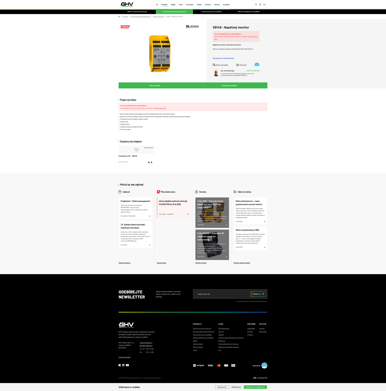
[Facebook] (120, 365)
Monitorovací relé (160, 108)
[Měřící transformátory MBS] (250, 238)
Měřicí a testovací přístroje (137, 11)
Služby (173, 4)
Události (126, 192)
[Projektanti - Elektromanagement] (135, 208)
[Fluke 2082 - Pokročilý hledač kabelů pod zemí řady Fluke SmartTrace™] (212, 212)
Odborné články (244, 192)
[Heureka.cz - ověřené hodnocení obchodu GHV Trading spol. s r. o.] (257, 65)
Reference (221, 341)
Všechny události (124, 263)
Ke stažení (190, 4)
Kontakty (226, 4)
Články (199, 4)
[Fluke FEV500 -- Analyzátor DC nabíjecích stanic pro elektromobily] (212, 245)
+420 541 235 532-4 (146, 343)
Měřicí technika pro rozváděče (249, 11)
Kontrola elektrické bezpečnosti (174, 11)
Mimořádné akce (168, 192)
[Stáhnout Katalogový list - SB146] (151, 162)
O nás (181, 4)
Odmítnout (236, 387)
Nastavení (221, 387)
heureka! (256, 365)
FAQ (219, 350)
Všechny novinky (200, 263)
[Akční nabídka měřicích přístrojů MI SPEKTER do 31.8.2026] (174, 207)
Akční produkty (198, 344)
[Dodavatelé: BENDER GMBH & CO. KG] (192, 26)
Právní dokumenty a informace (228, 344)
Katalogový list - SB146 (128, 156)
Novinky (202, 192)
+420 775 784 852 (252, 71)
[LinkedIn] (123, 365)
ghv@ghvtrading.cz (146, 346)
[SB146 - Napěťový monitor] (160, 53)
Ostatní (262, 324)
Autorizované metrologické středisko (231, 338)
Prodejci (250, 331)
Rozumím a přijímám (255, 387)
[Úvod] (157, 4)
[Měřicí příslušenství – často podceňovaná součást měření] (250, 211)
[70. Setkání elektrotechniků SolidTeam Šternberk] (135, 234)
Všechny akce (161, 263)
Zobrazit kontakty (125, 357)
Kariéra (217, 4)
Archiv (195, 350)
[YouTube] (127, 365)
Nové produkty (198, 347)
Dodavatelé (251, 328)
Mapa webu (263, 331)
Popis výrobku (154, 85)
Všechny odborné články (242, 263)
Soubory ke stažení (229, 85)
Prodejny (250, 335)
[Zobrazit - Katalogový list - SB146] (136, 150)
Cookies (262, 328)
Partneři (208, 4)
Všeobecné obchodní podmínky (228, 347)
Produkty (164, 4)
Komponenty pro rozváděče (212, 11)
